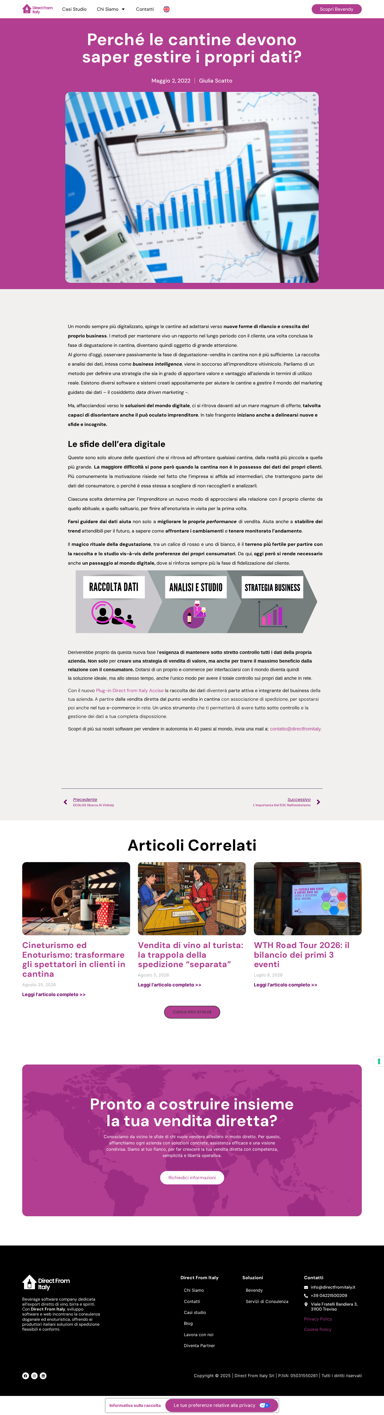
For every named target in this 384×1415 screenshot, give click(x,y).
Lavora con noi (198, 1334)
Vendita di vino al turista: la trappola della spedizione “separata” (190, 955)
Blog (188, 1323)
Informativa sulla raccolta (135, 1405)
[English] (166, 8)
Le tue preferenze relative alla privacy (214, 1405)
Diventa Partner (199, 1345)
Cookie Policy (317, 1329)
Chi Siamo (107, 9)
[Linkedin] (43, 1375)
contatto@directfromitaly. (296, 729)
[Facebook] (25, 1375)
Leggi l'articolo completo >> (54, 994)
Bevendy (254, 1290)
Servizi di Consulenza (267, 1301)
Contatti (145, 9)
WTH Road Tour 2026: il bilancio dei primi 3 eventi (302, 955)
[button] (192, 1012)
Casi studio (195, 1312)
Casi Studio (74, 9)
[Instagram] (34, 1375)
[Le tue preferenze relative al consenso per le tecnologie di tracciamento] (379, 1061)
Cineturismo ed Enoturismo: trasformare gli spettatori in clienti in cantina (73, 959)
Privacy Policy (318, 1319)
